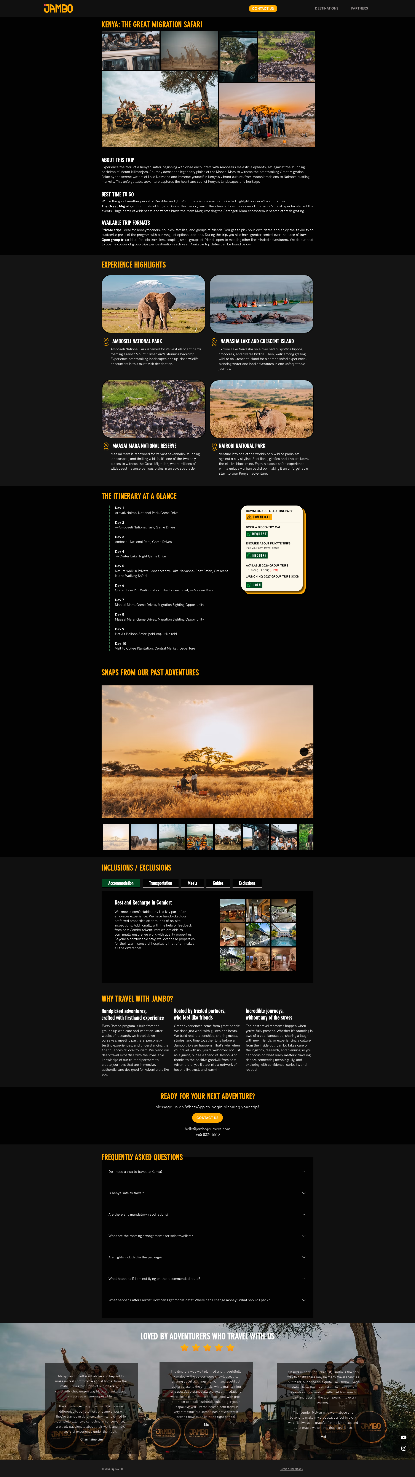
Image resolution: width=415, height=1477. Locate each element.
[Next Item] (304, 751)
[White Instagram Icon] (404, 1448)
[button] (327, 8)
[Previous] (20, 1391)
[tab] (121, 883)
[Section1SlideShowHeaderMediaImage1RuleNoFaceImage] (207, 1449)
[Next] (395, 1391)
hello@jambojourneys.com (207, 1129)
